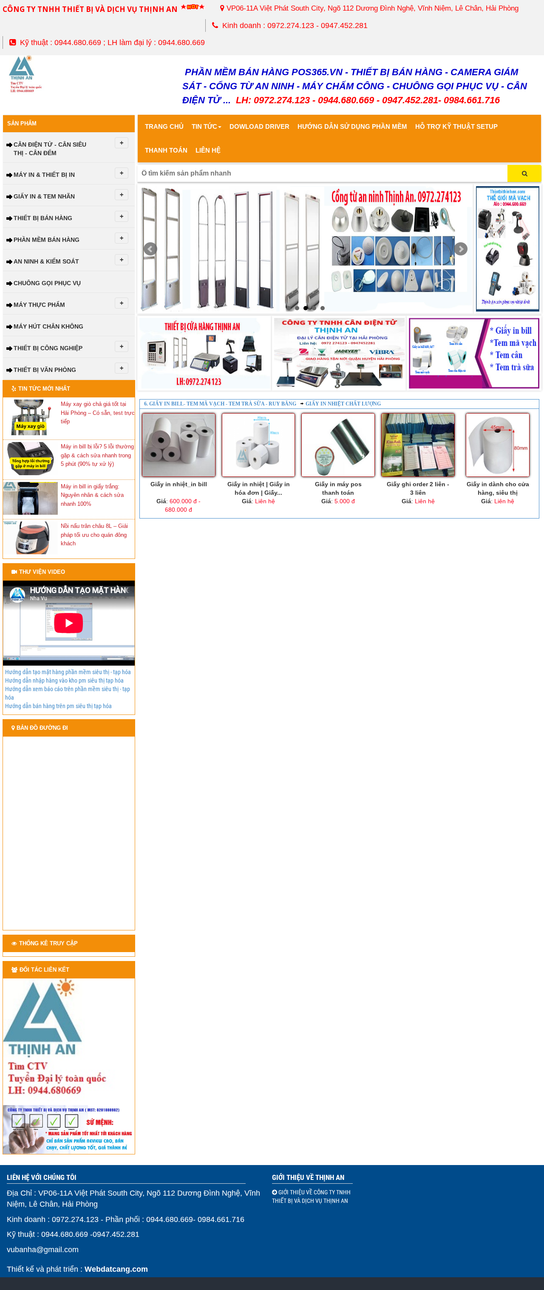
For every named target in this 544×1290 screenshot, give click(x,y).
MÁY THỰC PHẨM (39, 304)
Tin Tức (204, 126)
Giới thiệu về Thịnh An (308, 1177)
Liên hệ (208, 150)
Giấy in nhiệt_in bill (178, 484)
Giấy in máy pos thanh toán (338, 488)
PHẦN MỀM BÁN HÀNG (46, 239)
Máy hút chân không (48, 326)
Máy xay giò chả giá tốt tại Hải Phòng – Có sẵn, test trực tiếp (98, 413)
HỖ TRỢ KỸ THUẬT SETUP (456, 126)
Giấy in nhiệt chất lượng (343, 404)
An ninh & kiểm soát (46, 261)
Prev (150, 249)
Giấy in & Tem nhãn (44, 196)
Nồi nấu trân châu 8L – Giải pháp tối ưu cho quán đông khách (94, 535)
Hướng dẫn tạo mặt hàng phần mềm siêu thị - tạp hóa (68, 672)
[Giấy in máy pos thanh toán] (338, 445)
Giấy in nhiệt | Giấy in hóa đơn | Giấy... (258, 488)
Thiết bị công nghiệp (48, 348)
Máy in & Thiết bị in (44, 174)
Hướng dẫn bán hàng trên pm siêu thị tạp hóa (58, 706)
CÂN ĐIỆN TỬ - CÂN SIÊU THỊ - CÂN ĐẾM (50, 148)
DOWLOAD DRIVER (259, 126)
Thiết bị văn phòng (45, 369)
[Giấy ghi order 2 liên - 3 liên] (418, 445)
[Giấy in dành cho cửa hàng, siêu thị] (498, 445)
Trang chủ (164, 126)
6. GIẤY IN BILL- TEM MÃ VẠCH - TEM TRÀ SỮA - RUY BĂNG (220, 404)
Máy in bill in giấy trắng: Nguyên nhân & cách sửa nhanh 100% (92, 495)
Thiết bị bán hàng (43, 218)
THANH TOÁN (166, 150)
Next (461, 249)
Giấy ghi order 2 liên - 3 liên (418, 488)
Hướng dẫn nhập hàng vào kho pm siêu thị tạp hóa (64, 680)
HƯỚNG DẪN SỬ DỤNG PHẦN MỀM (352, 126)
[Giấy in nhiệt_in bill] (178, 445)
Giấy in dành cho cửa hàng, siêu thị (498, 488)
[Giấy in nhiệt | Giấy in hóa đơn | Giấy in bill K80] (258, 445)
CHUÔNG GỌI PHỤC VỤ (47, 283)
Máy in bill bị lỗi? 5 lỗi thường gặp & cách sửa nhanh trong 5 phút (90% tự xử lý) (97, 455)
